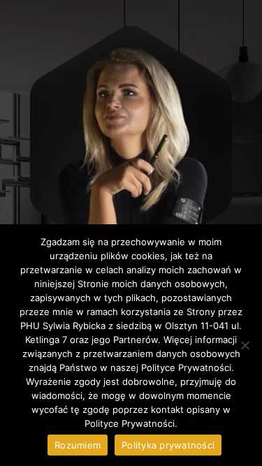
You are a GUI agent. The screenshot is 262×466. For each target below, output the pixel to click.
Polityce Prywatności (130, 423)
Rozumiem (77, 445)
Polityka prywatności (168, 445)
